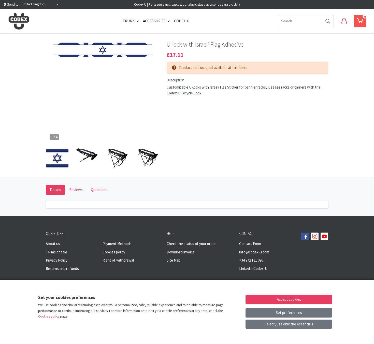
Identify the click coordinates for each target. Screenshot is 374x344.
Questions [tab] (99, 189)
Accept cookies (289, 299)
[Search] (328, 21)
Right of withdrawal (118, 260)
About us (53, 243)
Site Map (173, 260)
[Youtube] (324, 236)
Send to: (13, 4)
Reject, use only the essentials (288, 324)
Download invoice (181, 252)
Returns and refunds (62, 268)
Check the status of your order (191, 243)
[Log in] (344, 21)
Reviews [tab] (76, 189)
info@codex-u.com (254, 252)
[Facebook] (305, 236)
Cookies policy (114, 252)
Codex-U (181, 21)
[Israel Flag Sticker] (102, 52)
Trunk (129, 21)
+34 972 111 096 (251, 260)
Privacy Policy (56, 260)
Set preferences (289, 312)
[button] (40, 4)
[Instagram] (315, 236)
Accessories (154, 21)
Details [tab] (55, 189)
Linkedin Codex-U (253, 268)
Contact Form (250, 243)
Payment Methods (117, 243)
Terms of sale (56, 252)
